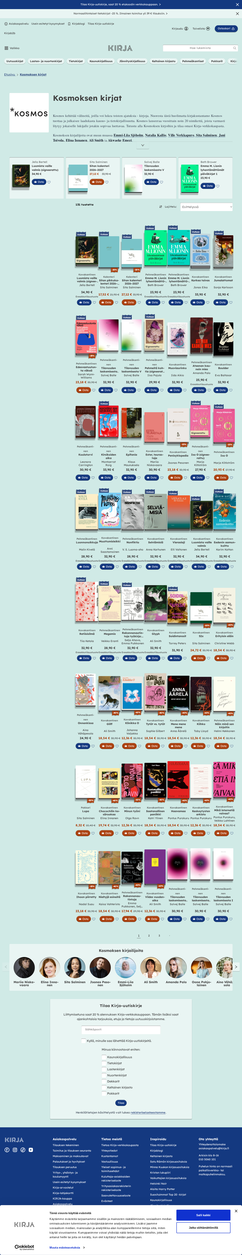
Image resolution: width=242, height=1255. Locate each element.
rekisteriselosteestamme (148, 1112)
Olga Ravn (132, 818)
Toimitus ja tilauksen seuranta (72, 1150)
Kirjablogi (78, 23)
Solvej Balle (152, 162)
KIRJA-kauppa (62, 1198)
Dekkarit (113, 1081)
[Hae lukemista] (234, 48)
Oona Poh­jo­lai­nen (201, 983)
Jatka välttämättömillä (203, 1227)
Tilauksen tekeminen (66, 1145)
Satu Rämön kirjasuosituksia (168, 1161)
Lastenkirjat (116, 1069)
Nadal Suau (86, 904)
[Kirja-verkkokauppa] (14, 1140)
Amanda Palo (201, 373)
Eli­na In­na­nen (49, 983)
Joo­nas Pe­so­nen (100, 983)
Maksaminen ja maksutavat (70, 1156)
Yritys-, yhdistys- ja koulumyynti (65, 1174)
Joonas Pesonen (178, 462)
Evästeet (106, 1201)
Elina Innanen (109, 818)
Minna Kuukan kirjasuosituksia (169, 1167)
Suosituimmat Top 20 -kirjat (168, 1194)
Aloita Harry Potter (162, 1189)
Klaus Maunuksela (131, 463)
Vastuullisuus (109, 1161)
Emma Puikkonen (133, 643)
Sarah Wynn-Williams (86, 376)
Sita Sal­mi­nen (74, 982)
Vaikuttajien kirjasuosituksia (168, 1178)
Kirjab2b (9, 33)
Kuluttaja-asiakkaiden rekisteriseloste (115, 1178)
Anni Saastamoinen (110, 550)
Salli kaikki (203, 1215)
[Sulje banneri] (236, 1211)
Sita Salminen (98, 162)
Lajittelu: (171, 206)
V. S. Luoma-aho (132, 549)
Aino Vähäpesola (85, 731)
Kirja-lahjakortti (63, 1193)
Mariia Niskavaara (154, 463)
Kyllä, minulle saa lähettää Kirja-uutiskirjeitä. (119, 1041)
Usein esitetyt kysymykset (47, 23)
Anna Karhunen (155, 549)
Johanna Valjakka (132, 731)
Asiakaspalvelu (19, 23)
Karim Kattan (224, 549)
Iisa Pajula (154, 375)
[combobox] (200, 48)
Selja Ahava (132, 640)
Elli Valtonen (179, 549)
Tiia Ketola (87, 641)
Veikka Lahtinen (224, 820)
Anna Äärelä (178, 731)
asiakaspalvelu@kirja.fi (214, 1148)
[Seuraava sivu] (169, 935)
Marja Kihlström (200, 463)
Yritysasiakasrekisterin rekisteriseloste (116, 1188)
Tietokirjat (114, 1063)
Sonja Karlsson (223, 287)
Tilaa (121, 1103)
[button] (12, 48)
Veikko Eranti (109, 641)
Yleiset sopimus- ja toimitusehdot (113, 1169)
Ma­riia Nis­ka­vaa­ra (24, 983)
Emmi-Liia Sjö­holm (125, 983)
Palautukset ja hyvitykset (69, 1161)
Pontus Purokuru (178, 818)
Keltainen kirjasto (120, 1087)
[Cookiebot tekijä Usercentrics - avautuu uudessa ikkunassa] (24, 1247)
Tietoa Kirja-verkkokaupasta (120, 1145)
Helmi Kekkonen (224, 731)
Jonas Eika (200, 287)
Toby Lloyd (201, 731)
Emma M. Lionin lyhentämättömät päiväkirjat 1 (212, 170)
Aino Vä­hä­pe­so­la (226, 983)
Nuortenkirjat (117, 1075)
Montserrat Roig (109, 463)
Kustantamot (109, 1156)
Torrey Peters (177, 643)
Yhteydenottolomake (212, 1144)
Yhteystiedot (109, 1150)
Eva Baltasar (223, 375)
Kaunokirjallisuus (119, 1057)
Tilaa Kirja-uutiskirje (101, 23)
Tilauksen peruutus (65, 1167)
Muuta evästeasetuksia (65, 1247)
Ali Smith (155, 641)
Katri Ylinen (155, 818)
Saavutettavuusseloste (115, 1195)
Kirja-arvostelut (63, 1187)
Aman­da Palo (176, 982)
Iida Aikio (177, 375)
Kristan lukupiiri (160, 1172)
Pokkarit (113, 1093)
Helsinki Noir (158, 1183)
